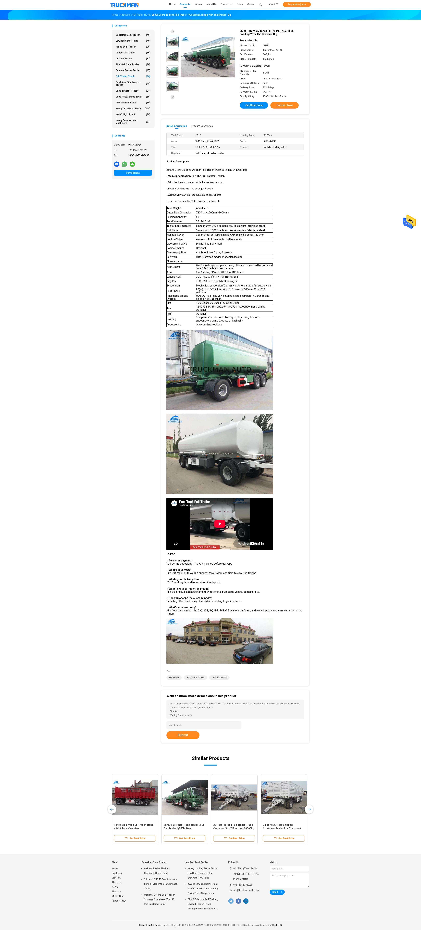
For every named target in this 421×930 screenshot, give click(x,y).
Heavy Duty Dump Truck (133, 108)
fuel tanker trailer (195, 677)
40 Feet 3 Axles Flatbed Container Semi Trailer (156, 870)
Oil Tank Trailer (133, 58)
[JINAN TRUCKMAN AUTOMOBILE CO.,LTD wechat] (132, 164)
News (115, 887)
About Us (117, 882)
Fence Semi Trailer (133, 46)
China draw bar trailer (150, 925)
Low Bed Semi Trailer (133, 40)
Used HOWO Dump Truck (133, 96)
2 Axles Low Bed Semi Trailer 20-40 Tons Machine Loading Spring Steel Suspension (202, 888)
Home (115, 868)
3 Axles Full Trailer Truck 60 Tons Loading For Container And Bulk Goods (233, 828)
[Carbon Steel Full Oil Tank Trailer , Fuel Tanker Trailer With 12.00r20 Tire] (185, 797)
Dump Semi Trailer (133, 52)
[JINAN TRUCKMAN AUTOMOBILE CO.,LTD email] (116, 164)
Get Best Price (254, 105)
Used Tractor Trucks (133, 90)
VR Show (116, 877)
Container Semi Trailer (133, 35)
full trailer (174, 677)
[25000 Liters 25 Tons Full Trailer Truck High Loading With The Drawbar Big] (207, 57)
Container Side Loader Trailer (133, 83)
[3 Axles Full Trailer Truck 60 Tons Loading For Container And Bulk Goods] (234, 797)
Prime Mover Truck (133, 102)
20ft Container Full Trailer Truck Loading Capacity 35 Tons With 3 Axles (134, 828)
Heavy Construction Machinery (133, 121)
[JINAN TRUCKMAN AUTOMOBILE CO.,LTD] (124, 5)
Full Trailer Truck (133, 76)
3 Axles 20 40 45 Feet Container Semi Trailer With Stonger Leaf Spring (161, 884)
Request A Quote (297, 4)
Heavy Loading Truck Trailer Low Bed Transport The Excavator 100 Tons (202, 873)
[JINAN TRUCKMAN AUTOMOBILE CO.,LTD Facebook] (238, 901)
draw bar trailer (219, 677)
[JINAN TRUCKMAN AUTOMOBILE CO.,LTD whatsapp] (124, 164)
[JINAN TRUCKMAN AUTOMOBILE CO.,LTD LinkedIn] (246, 901)
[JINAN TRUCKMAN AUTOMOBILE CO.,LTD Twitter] (231, 901)
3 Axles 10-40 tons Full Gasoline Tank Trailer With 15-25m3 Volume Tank (284, 828)
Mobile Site (118, 896)
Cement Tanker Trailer (133, 70)
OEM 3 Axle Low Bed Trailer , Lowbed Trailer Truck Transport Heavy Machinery (202, 904)
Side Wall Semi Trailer (133, 64)
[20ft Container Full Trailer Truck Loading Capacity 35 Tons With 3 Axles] (135, 797)
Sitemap (116, 891)
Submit (183, 735)
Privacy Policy (119, 900)
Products (117, 873)
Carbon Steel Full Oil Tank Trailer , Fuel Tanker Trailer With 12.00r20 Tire (184, 828)
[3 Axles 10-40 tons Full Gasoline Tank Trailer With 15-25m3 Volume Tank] (284, 797)
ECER (279, 925)
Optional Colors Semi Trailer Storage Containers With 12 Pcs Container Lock (159, 899)
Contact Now (133, 173)
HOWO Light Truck (133, 114)
